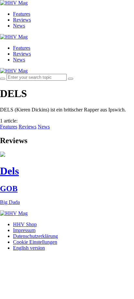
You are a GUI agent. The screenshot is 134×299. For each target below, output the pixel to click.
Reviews (22, 20)
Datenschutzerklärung (35, 236)
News (19, 25)
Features (21, 14)
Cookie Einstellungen (35, 242)
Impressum (24, 230)
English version (29, 248)
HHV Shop (25, 224)
